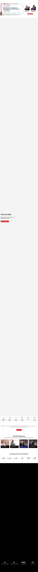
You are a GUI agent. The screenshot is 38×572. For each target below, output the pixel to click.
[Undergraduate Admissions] (16, 418)
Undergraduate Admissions (16, 420)
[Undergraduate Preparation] (10, 418)
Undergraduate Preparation (10, 420)
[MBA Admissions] (28, 418)
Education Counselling (34, 420)
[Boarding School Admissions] (3, 418)
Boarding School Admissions (3, 420)
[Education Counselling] (34, 418)
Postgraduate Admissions (22, 420)
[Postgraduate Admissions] (22, 418)
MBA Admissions (28, 419)
